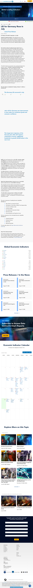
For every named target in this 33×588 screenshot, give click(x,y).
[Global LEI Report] (24, 439)
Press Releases (5, 550)
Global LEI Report (20, 446)
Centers (17, 547)
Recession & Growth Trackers (6, 446)
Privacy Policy (5, 582)
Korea (4, 263)
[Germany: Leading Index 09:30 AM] (15, 377)
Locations (5, 551)
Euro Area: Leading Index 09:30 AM (12, 390)
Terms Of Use (10, 579)
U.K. (4, 267)
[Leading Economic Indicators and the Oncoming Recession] (24, 473)
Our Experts (5, 548)
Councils (17, 548)
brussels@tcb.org (6, 563)
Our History (5, 547)
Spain (4, 266)
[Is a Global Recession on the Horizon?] (24, 501)
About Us (5, 546)
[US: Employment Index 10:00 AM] (6, 377)
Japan (4, 262)
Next (29, 352)
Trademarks (22, 579)
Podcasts (17, 553)
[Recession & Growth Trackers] (8, 439)
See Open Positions (8, 572)
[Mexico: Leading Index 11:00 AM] (15, 391)
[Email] (4, 24)
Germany (5, 257)
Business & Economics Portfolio (7, 462)
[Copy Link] (6, 24)
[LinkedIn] (1, 24)
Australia (5, 250)
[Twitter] (3, 24)
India (4, 260)
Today (27, 352)
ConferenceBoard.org (18, 237)
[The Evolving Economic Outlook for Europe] (8, 501)
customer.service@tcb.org (7, 560)
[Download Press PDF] (9, 24)
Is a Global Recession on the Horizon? (24, 507)
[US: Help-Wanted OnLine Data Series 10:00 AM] (15, 381)
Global (5, 258)
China (4, 253)
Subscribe (5, 335)
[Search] (20, 1)
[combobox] (25, 1)
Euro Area (5, 254)
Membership (18, 546)
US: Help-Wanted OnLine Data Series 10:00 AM (16, 384)
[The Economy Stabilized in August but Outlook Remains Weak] (24, 455)
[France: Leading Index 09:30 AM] (15, 388)
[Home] (7, 1)
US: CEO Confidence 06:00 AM (22, 368)
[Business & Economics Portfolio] (8, 455)
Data (17, 554)
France (5, 255)
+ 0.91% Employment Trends (16, 21)
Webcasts (17, 552)
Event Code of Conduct (17, 579)
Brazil (4, 251)
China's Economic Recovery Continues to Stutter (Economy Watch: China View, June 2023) (8, 481)
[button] (2, 13)
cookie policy (13, 584)
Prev (24, 352)
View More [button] (16, 486)
